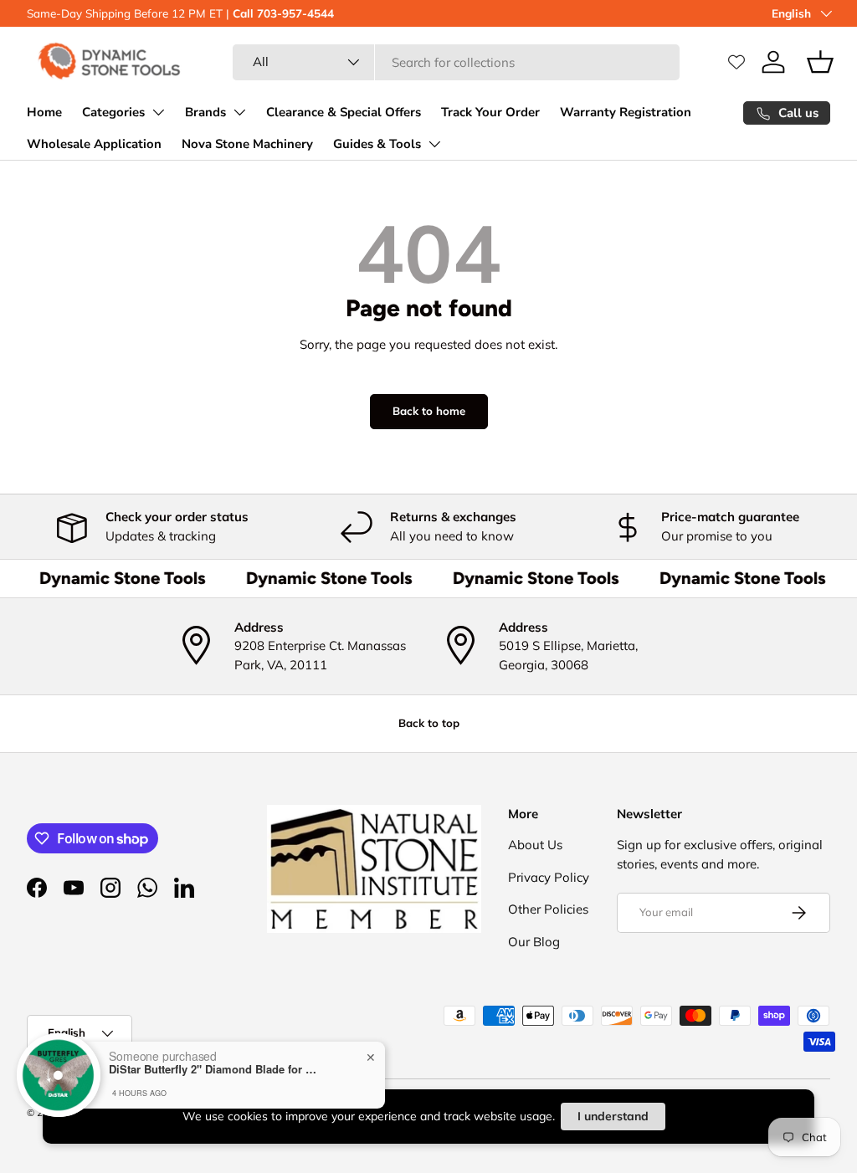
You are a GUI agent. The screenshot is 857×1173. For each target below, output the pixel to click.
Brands (205, 112)
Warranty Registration (625, 112)
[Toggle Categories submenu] (158, 112)
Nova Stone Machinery (247, 144)
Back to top (428, 723)
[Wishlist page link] (736, 62)
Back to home (429, 410)
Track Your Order (490, 112)
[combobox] (456, 62)
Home (44, 112)
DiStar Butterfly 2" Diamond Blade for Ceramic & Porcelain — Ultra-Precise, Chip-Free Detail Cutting (213, 1069)
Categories (113, 112)
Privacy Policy (548, 877)
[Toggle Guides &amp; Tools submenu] (434, 144)
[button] (820, 62)
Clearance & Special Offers (343, 112)
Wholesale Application (94, 144)
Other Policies (548, 909)
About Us (535, 845)
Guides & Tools (377, 144)
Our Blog (534, 942)
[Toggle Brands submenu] (239, 112)
